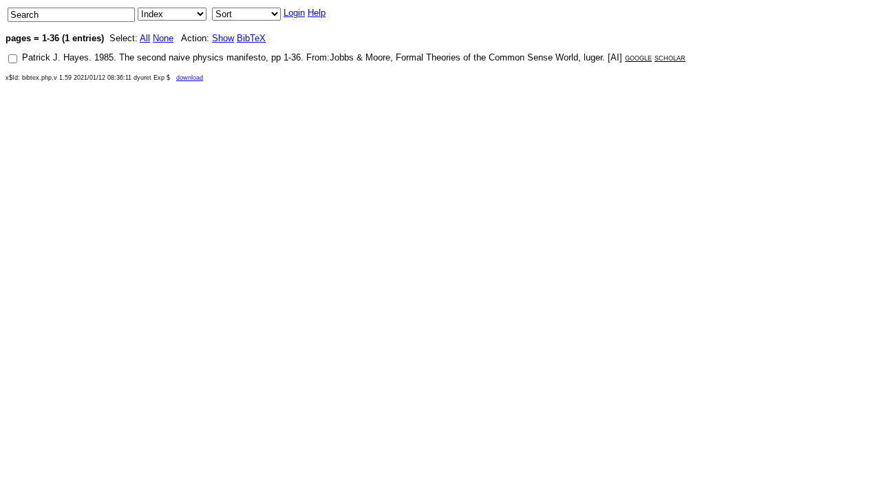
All (145, 38)
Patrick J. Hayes (55, 57)
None (163, 38)
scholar (670, 57)
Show (223, 38)
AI (615, 57)
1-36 (292, 57)
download (189, 77)
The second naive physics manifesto (192, 57)
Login (294, 13)
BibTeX (251, 38)
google (638, 57)
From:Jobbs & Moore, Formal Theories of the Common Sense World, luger (454, 57)
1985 (104, 57)
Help (317, 13)
